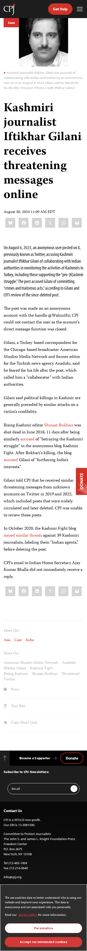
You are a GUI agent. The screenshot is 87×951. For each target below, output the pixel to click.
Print (14, 690)
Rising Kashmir (16, 674)
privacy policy (28, 915)
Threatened (70, 674)
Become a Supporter (34, 758)
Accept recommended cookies (43, 942)
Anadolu (69, 663)
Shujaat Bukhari (58, 425)
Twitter (9, 680)
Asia (7, 640)
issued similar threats (23, 535)
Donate (72, 758)
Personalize (43, 928)
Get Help (60, 9)
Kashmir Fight (41, 668)
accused (27, 439)
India (30, 640)
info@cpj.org (13, 877)
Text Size (17, 706)
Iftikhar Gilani (15, 668)
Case (11, 23)
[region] (43, 917)
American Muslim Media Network (31, 663)
